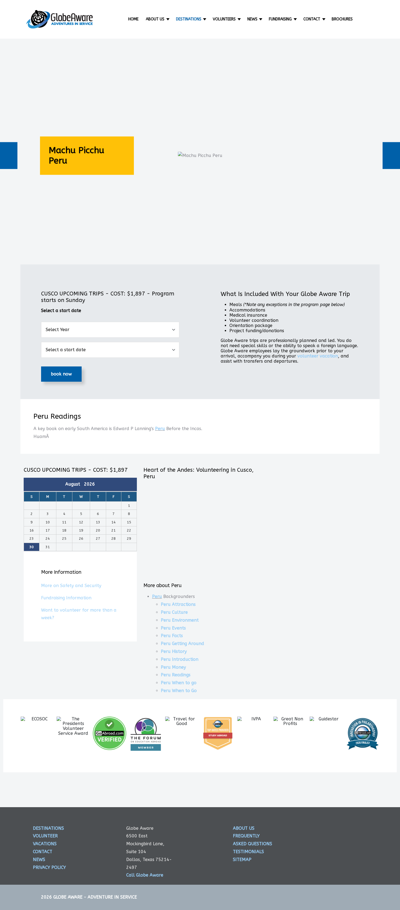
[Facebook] (342, 833)
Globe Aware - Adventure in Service (95, 897)
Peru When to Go (179, 690)
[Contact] (324, 19)
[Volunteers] (240, 19)
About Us (155, 19)
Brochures (342, 19)
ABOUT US (243, 828)
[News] (261, 19)
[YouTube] (363, 873)
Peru (160, 428)
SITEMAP (242, 859)
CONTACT (42, 851)
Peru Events (173, 628)
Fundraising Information (66, 597)
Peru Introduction (179, 659)
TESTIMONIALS (248, 851)
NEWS (39, 859)
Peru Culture (174, 612)
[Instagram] (342, 853)
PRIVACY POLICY (49, 867)
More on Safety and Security (71, 585)
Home (133, 19)
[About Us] (168, 19)
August (74, 484)
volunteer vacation (317, 356)
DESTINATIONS (48, 828)
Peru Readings (175, 674)
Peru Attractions (178, 604)
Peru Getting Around (182, 643)
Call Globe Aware (144, 875)
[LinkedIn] (363, 853)
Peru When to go (178, 682)
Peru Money (173, 667)
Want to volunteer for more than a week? (78, 614)
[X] (363, 833)
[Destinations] (205, 19)
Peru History (174, 651)
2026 (89, 484)
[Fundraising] (296, 19)
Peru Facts (172, 635)
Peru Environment (180, 620)
